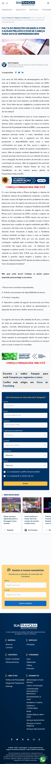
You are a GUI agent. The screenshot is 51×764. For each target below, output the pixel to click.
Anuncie (9, 644)
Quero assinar (25, 603)
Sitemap (9, 686)
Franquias (7, 9)
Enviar (25, 483)
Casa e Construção (35, 685)
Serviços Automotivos (35, 720)
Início (4, 18)
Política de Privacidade (15, 680)
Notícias (33, 9)
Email (6, 411)
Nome (6, 402)
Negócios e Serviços (22, 18)
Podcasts (30, 668)
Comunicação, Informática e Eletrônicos (33, 691)
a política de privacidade (30, 472)
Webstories (31, 662)
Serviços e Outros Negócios (34, 724)
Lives (28, 659)
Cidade (6, 441)
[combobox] (24, 445)
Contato (9, 647)
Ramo (6, 461)
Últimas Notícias (12, 662)
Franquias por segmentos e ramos (25, 377)
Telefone (7, 421)
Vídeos (29, 665)
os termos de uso (27, 476)
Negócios (21, 9)
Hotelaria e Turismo (34, 702)
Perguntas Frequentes (15, 683)
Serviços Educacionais (36, 729)
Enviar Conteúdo (12, 659)
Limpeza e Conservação (32, 707)
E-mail (7, 590)
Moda (29, 711)
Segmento (7, 451)
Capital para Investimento (13, 431)
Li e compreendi (23, 472)
